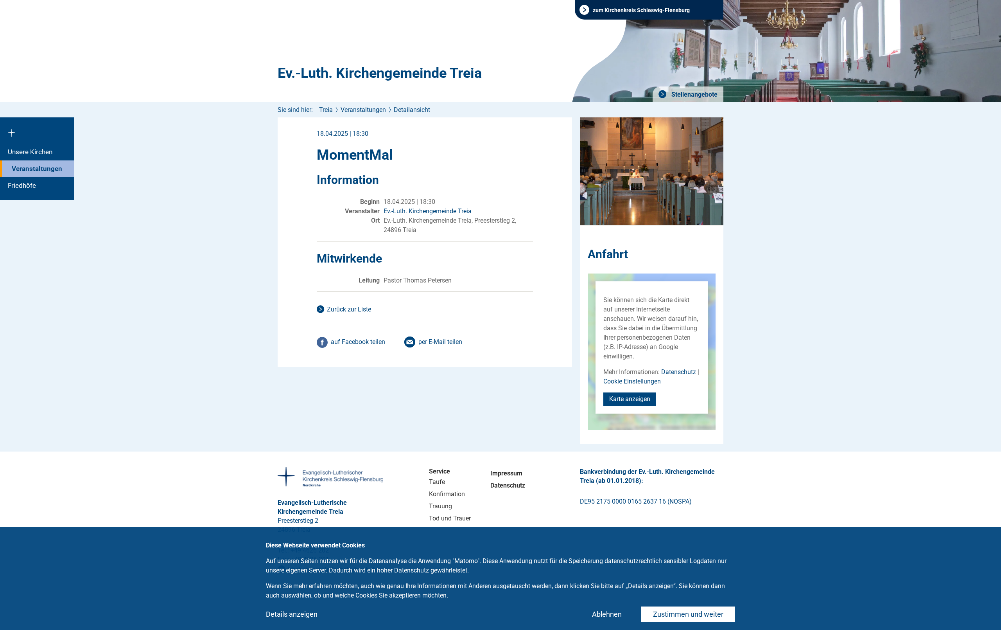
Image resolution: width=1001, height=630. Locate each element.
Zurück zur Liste (349, 309)
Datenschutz (678, 372)
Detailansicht (412, 109)
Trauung (440, 506)
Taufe (437, 482)
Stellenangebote (694, 94)
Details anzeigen (292, 614)
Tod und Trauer (450, 518)
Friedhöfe (22, 185)
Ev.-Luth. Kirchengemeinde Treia (380, 73)
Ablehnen (607, 614)
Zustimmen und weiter (688, 614)
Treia (326, 109)
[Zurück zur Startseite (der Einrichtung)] (37, 130)
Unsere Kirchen (30, 152)
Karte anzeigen (629, 399)
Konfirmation (447, 494)
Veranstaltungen (37, 169)
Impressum (506, 473)
